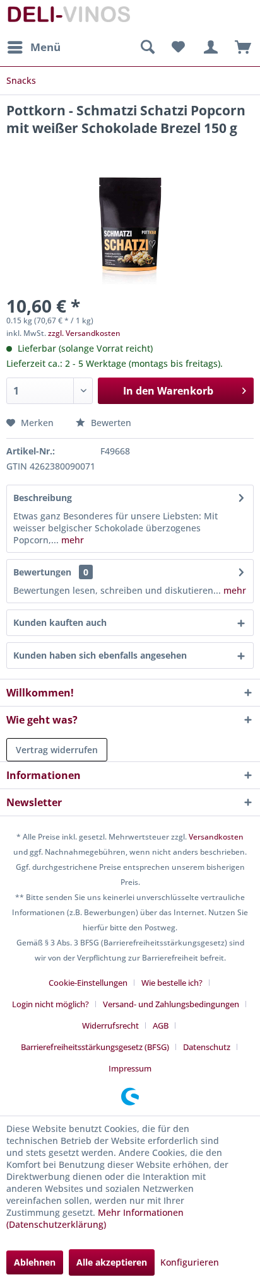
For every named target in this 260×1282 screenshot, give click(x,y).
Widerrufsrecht (110, 1025)
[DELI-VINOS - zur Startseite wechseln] (68, 17)
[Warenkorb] (239, 47)
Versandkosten (216, 836)
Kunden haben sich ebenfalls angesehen (100, 655)
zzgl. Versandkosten (84, 333)
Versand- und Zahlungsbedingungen (171, 1004)
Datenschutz (206, 1047)
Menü (45, 47)
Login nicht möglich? (50, 1004)
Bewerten (109, 423)
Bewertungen (42, 572)
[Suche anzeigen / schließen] (147, 47)
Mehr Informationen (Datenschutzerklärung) (95, 1218)
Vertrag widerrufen (57, 750)
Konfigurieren (189, 1262)
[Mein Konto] (209, 47)
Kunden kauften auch (60, 622)
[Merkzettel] (178, 47)
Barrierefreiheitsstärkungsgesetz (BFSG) (95, 1047)
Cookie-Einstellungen (88, 982)
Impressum (130, 1068)
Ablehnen (35, 1262)
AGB (160, 1025)
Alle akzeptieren (111, 1262)
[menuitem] (33, 47)
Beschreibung (42, 498)
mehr (71, 540)
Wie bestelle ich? (172, 982)
